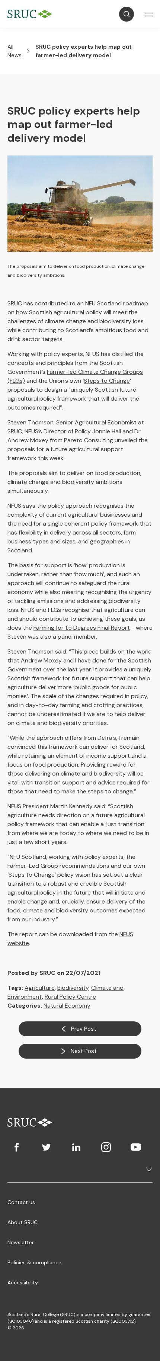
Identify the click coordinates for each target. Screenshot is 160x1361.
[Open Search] (126, 14)
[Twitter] (46, 1147)
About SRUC (22, 1222)
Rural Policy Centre (70, 997)
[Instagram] (106, 1147)
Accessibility (22, 1282)
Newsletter (20, 1242)
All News (14, 51)
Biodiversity (73, 988)
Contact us (21, 1202)
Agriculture (40, 988)
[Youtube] (136, 1147)
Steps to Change (107, 381)
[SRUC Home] (31, 14)
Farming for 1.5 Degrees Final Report (81, 628)
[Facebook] (16, 1147)
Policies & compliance (34, 1262)
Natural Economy (67, 1005)
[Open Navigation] (149, 14)
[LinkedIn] (76, 1147)
